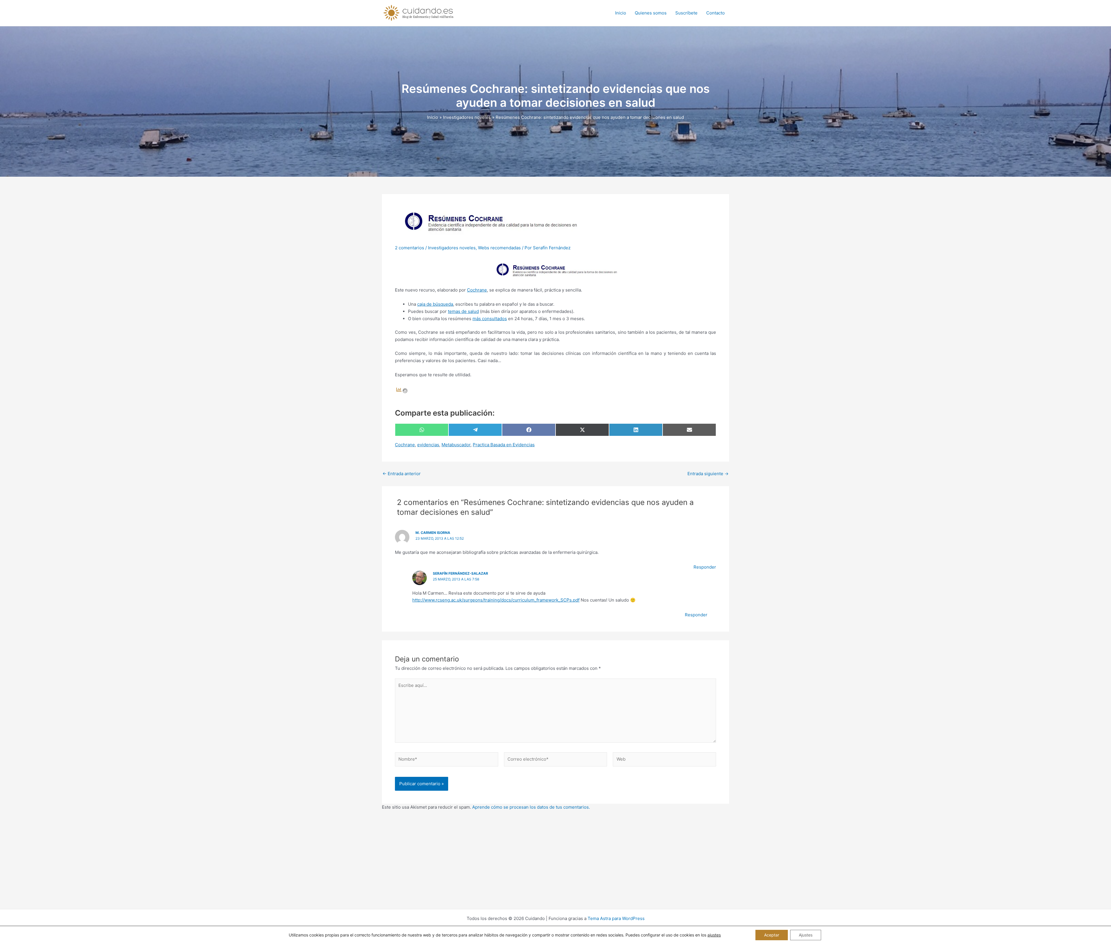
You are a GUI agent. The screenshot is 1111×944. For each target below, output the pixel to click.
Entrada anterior (401, 473)
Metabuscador (456, 444)
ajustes (714, 934)
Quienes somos (651, 13)
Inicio (620, 13)
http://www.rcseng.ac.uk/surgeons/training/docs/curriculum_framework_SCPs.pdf (496, 600)
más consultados (489, 318)
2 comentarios (409, 247)
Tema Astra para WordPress (616, 918)
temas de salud (463, 311)
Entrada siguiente (708, 473)
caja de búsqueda (435, 304)
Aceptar (771, 934)
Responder (705, 567)
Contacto (715, 13)
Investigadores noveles (452, 247)
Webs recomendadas (499, 247)
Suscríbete (686, 13)
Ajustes (805, 934)
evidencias (428, 444)
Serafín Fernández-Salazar (460, 573)
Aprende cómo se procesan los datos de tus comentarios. (531, 807)
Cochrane (477, 290)
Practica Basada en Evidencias (504, 444)
